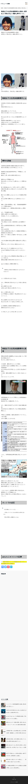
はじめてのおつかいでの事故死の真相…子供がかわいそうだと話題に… (16, 717)
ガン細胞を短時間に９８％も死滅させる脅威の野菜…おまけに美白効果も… (16, 766)
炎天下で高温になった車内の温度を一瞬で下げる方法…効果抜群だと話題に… (16, 754)
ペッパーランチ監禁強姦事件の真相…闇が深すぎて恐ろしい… (16, 705)
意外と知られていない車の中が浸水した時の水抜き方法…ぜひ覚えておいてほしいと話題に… (13, 747)
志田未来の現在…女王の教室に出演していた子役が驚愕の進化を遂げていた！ (16, 740)
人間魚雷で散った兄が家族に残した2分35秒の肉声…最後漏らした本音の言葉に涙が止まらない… (13, 733)
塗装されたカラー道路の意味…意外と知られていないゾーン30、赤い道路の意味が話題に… (13, 724)
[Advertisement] (14, 55)
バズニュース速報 (5, 3)
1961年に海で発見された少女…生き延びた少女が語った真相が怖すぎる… (16, 711)
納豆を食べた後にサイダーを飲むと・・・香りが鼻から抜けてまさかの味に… (16, 760)
